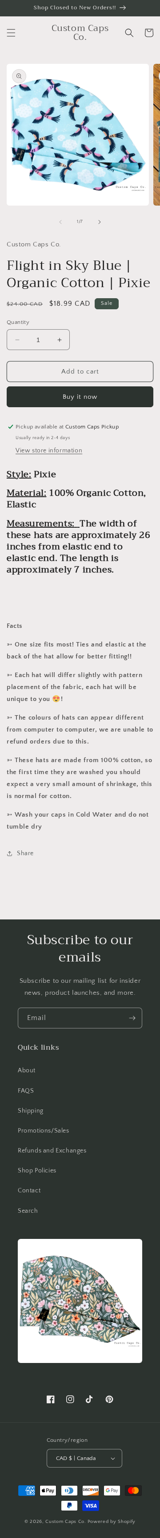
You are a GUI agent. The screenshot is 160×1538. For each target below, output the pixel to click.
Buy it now (80, 397)
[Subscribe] (132, 1018)
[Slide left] (60, 222)
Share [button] (25, 853)
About (27, 1070)
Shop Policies (37, 1170)
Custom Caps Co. (65, 1521)
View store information (49, 450)
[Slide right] (99, 222)
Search (28, 1211)
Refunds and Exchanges (52, 1150)
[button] (11, 33)
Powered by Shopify (112, 1521)
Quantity (18, 322)
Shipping (31, 1110)
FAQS (26, 1090)
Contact (29, 1190)
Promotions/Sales (43, 1130)
